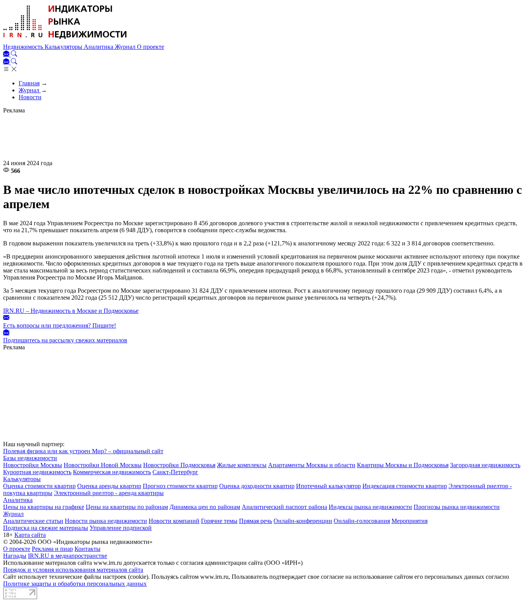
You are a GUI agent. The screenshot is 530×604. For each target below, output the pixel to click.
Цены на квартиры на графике (43, 507)
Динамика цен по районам (205, 507)
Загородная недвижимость (485, 465)
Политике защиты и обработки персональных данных (75, 583)
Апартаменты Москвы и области (311, 465)
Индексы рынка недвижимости (370, 507)
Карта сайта (30, 535)
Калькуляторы (64, 46)
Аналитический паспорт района (284, 507)
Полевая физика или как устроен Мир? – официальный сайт (83, 451)
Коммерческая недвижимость (112, 472)
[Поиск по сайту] (14, 54)
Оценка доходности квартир (256, 486)
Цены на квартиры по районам (127, 507)
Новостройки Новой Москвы (103, 465)
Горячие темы (219, 521)
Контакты (87, 548)
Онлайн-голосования (362, 521)
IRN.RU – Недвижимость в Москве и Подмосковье (71, 310)
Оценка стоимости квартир (39, 486)
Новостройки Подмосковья (179, 465)
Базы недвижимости (30, 458)
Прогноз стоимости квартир (180, 486)
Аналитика (99, 46)
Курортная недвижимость (37, 472)
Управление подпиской (121, 528)
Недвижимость (24, 46)
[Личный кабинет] (7, 54)
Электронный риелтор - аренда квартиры (109, 493)
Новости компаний (174, 521)
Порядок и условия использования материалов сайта (73, 569)
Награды (14, 555)
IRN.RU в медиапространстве (67, 555)
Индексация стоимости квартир (404, 486)
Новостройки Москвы (32, 465)
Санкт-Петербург (175, 472)
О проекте (150, 46)
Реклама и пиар (52, 548)
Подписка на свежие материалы (45, 528)
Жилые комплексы (242, 465)
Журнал (126, 46)
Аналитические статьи (33, 521)
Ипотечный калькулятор (328, 486)
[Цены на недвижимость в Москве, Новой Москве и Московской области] (65, 39)
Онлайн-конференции (303, 521)
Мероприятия (409, 521)
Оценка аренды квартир (109, 486)
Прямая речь (255, 521)
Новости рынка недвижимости (106, 521)
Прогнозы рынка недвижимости (457, 507)
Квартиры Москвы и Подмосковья (403, 465)
